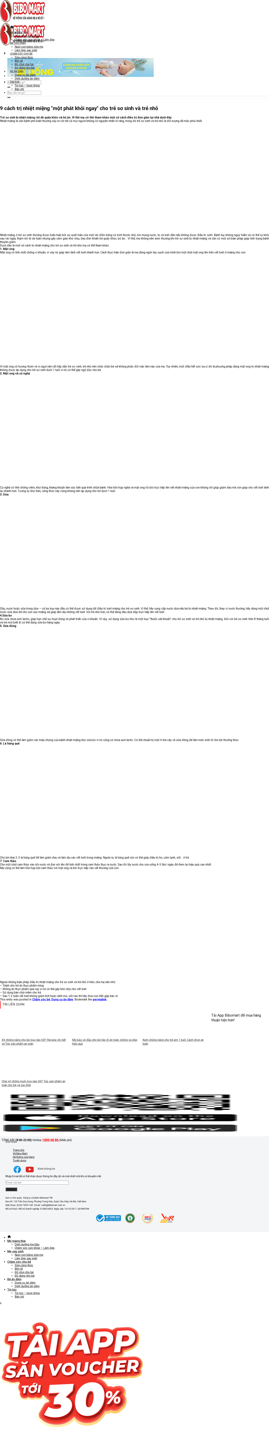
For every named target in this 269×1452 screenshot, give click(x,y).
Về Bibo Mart (20, 1153)
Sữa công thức (24, 57)
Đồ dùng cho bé (25, 68)
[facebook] (17, 1173)
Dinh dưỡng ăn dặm (27, 78)
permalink (100, 999)
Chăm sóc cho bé (21, 53)
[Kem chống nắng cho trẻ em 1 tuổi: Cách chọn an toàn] (176, 1034)
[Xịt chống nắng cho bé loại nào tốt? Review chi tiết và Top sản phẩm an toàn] (35, 1034)
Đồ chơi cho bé (24, 64)
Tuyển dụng (19, 1160)
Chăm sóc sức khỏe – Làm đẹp (35, 39)
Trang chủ (18, 1150)
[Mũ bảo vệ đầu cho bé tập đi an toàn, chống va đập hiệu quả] (105, 1034)
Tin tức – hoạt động (27, 85)
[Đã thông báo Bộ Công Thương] (108, 1223)
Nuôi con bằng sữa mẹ (29, 47)
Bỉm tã (19, 61)
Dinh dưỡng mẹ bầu (27, 36)
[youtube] (29, 1173)
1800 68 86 (50, 1140)
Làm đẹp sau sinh (26, 50)
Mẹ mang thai (19, 32)
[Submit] (8, 87)
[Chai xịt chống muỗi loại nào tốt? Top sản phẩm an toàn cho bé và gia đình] (35, 1076)
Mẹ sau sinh (18, 43)
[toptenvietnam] (130, 1223)
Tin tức (15, 82)
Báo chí (19, 89)
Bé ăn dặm (16, 71)
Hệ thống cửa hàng (23, 1157)
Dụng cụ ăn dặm (25, 75)
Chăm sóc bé (41, 999)
